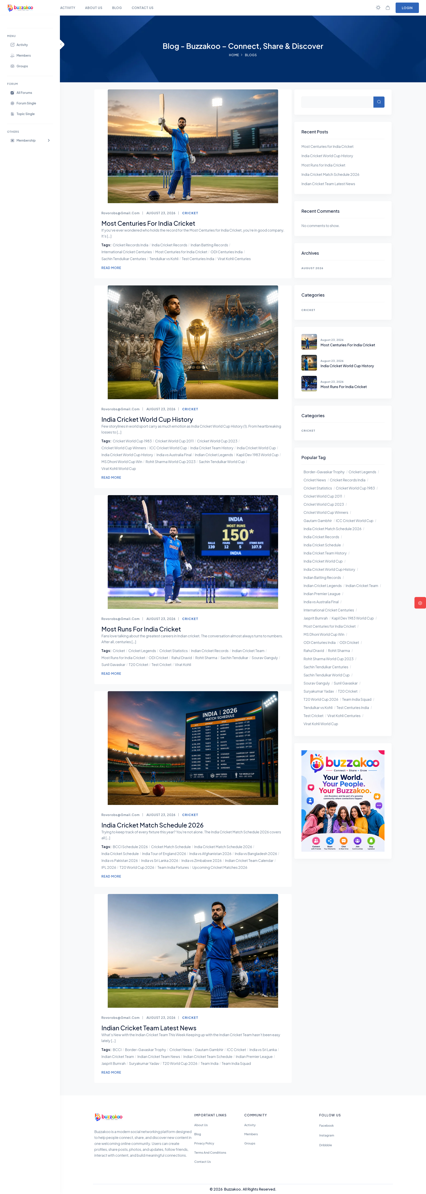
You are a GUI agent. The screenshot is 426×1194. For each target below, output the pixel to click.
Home (234, 55)
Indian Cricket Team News (158, 1056)
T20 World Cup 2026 (136, 867)
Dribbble (325, 1145)
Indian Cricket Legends (214, 454)
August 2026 (312, 268)
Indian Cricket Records (210, 650)
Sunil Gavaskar (113, 664)
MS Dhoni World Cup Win (121, 461)
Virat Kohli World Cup (118, 468)
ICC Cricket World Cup (168, 448)
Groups (249, 1143)
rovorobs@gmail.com (120, 213)
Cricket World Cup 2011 (174, 441)
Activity (250, 1125)
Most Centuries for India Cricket (181, 252)
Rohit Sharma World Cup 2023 (171, 461)
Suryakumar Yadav (144, 1063)
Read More (111, 268)
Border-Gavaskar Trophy (145, 1049)
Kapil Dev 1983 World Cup (257, 454)
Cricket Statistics (173, 650)
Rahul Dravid (181, 657)
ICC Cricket (236, 1049)
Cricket (190, 213)
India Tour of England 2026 (164, 853)
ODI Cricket (158, 657)
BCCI (117, 1049)
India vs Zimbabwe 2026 (201, 860)
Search (379, 102)
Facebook (326, 1125)
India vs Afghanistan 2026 (210, 853)
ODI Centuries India (227, 252)
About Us (201, 1125)
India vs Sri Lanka (263, 1049)
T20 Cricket (138, 664)
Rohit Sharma (206, 657)
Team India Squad (236, 1063)
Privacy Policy (204, 1143)
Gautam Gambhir (209, 1049)
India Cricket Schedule (120, 853)
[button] (30, 140)
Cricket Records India (130, 245)
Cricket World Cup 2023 (217, 441)
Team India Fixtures (173, 867)
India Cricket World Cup (256, 448)
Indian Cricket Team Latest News (328, 183)
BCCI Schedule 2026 (130, 846)
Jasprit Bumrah (113, 1063)
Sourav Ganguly (265, 657)
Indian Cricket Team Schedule (207, 1056)
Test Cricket (162, 664)
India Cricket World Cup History (127, 454)
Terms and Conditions (210, 1152)
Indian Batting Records (209, 245)
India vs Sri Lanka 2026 (159, 860)
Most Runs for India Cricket (123, 657)
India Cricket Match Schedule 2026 (223, 846)
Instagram (326, 1135)
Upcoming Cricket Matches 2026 (219, 867)
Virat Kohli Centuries (234, 258)
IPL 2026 (108, 867)
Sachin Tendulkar (234, 657)
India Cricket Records (169, 245)
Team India (209, 1063)
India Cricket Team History (211, 448)
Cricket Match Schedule (171, 846)
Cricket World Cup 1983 (132, 441)
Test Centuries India (198, 258)
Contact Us (202, 1161)
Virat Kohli (183, 664)
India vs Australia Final (174, 454)
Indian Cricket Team (248, 650)
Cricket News (180, 1049)
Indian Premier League (254, 1056)
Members (251, 1134)
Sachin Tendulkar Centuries (123, 258)
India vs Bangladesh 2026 (256, 853)
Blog (197, 1134)
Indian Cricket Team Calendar (249, 860)
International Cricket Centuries (126, 252)
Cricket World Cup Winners (123, 448)
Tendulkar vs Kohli (163, 258)
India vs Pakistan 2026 (119, 860)
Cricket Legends (142, 650)
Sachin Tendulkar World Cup (222, 461)
